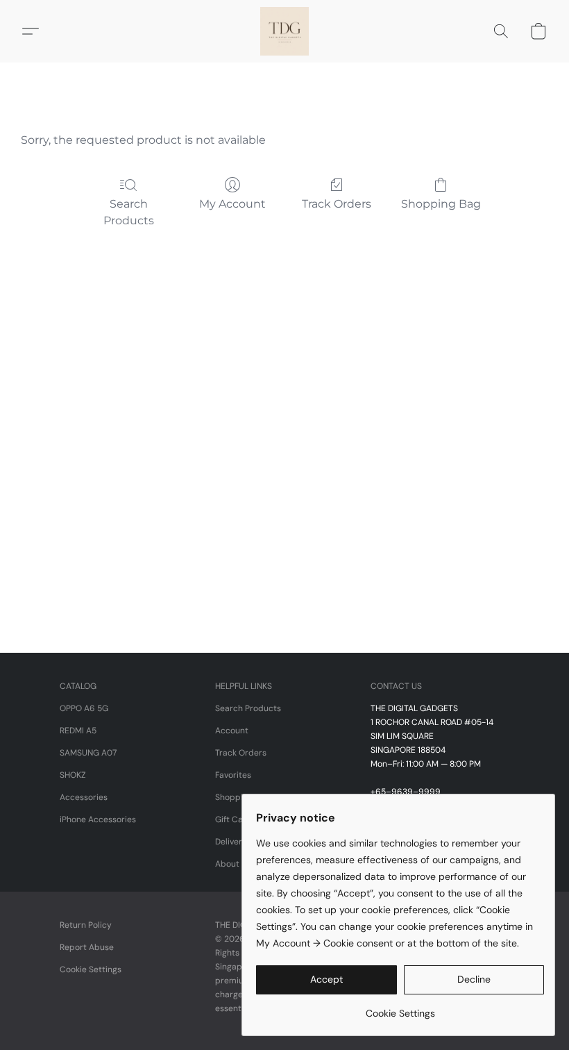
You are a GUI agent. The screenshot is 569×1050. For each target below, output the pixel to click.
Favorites (233, 775)
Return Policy (86, 925)
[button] (284, 31)
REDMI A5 (78, 730)
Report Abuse (87, 947)
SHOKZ (73, 775)
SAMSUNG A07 (88, 752)
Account (231, 730)
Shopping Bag (441, 203)
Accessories (84, 797)
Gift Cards (235, 819)
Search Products (128, 212)
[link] (400, 1008)
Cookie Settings (90, 969)
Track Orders (336, 203)
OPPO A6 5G (84, 708)
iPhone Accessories (98, 819)
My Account (232, 203)
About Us (233, 863)
